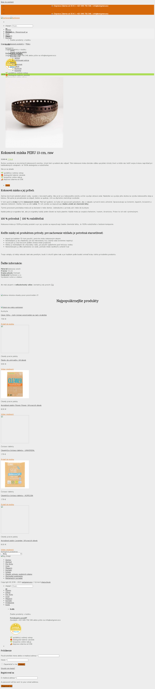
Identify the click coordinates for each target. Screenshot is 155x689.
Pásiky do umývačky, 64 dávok (13, 360)
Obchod (8, 32)
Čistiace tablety (16, 54)
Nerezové (18, 64)
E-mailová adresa (8, 678)
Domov (8, 30)
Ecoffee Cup (15, 56)
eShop (7, 592)
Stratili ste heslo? (8, 668)
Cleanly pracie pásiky (18, 52)
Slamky (13, 62)
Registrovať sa (6, 686)
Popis (7, 185)
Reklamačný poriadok (14, 578)
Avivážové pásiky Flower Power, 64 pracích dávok (21, 405)
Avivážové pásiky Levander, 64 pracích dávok (19, 541)
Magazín (8, 36)
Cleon (12, 50)
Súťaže (8, 572)
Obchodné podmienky (14, 576)
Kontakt (8, 38)
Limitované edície (22, 60)
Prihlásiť (21, 664)
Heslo (4, 660)
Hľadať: (8, 26)
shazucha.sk (46, 582)
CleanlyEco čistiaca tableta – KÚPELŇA (17, 495)
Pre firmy (9, 564)
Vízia (7, 34)
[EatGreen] (10, 18)
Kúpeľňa (18, 70)
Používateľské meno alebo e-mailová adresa (19, 656)
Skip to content (7, 2)
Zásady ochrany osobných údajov (18, 574)
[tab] (79, 185)
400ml (17, 58)
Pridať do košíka (7, 324)
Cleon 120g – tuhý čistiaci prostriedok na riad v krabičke (24, 315)
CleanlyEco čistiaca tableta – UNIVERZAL (18, 450)
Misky (28, 44)
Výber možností (7, 369)
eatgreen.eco (27, 582)
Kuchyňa (18, 68)
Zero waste (14, 66)
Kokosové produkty (16, 44)
